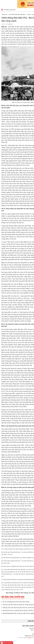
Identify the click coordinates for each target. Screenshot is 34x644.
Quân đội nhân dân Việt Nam (17, 14)
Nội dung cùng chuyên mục (12, 596)
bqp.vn (30, 637)
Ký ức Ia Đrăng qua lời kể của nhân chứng (16, 602)
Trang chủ (4, 14)
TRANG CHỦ (31, 621)
